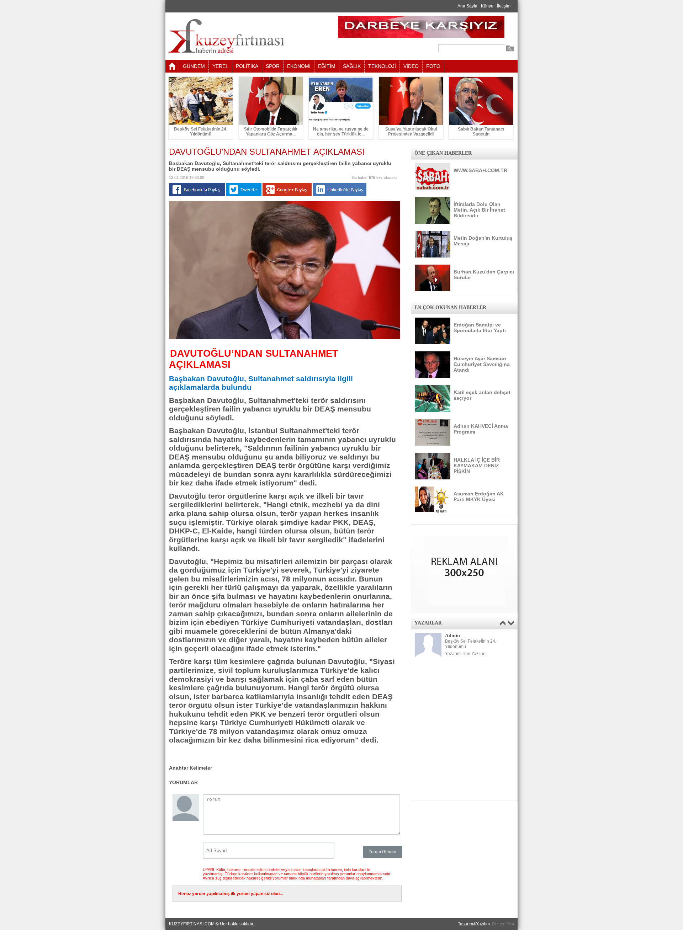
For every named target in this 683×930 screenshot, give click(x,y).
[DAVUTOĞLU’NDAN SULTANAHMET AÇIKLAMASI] (284, 337)
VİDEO (411, 66)
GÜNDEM (194, 66)
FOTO (433, 66)
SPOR (273, 66)
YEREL (220, 66)
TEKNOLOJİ (382, 66)
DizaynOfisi (503, 923)
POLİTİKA (247, 66)
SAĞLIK (352, 66)
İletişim (503, 6)
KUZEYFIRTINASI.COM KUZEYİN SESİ (244, 36)
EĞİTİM (326, 66)
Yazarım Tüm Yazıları (465, 653)
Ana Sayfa (467, 6)
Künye (487, 6)
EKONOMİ (299, 66)
